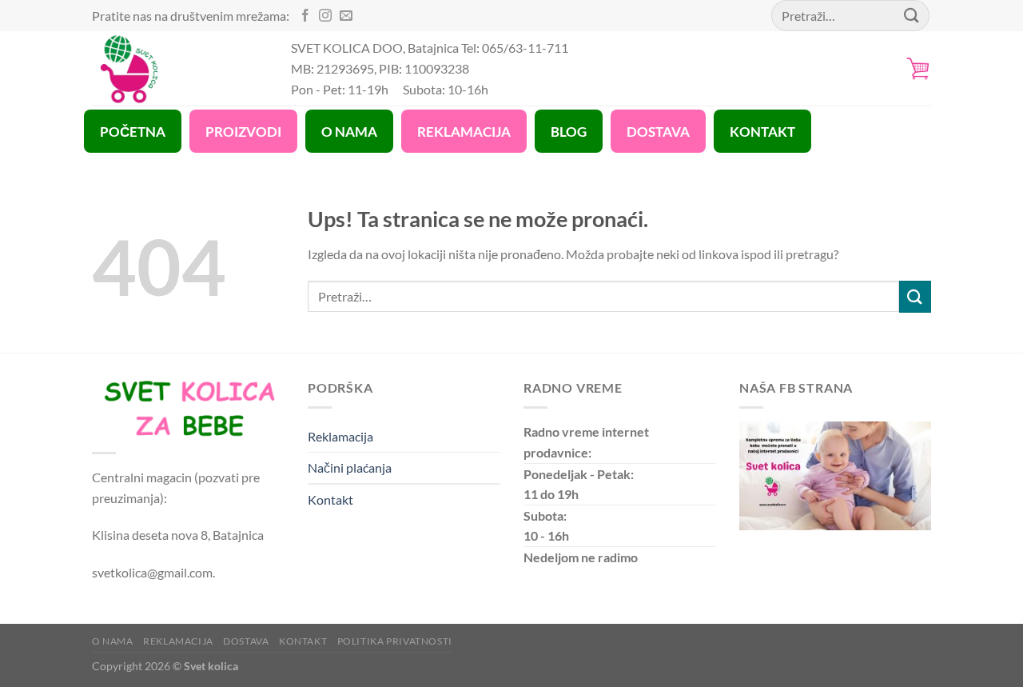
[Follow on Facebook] (305, 16)
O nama (112, 641)
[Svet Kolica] (179, 68)
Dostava (246, 641)
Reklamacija (340, 436)
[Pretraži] (912, 15)
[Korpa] (918, 68)
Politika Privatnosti (394, 641)
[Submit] (915, 296)
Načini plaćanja (350, 467)
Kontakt (330, 499)
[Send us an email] (346, 16)
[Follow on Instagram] (325, 16)
